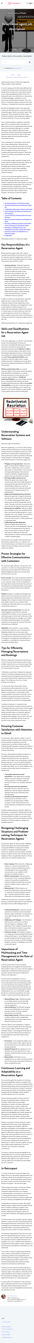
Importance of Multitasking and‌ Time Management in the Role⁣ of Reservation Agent (17, 228)
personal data (17, 68)
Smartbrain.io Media (17, 13)
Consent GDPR (6, 1335)
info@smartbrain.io (7, 1337)
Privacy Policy (6, 1332)
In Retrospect (8, 235)
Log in (30, 3)
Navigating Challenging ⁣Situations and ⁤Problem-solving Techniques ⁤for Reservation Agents (18, 224)
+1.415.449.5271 (6, 1322)
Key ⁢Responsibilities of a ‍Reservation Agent (17, 203)
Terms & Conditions (7, 1329)
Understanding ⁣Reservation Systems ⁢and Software (19, 209)
